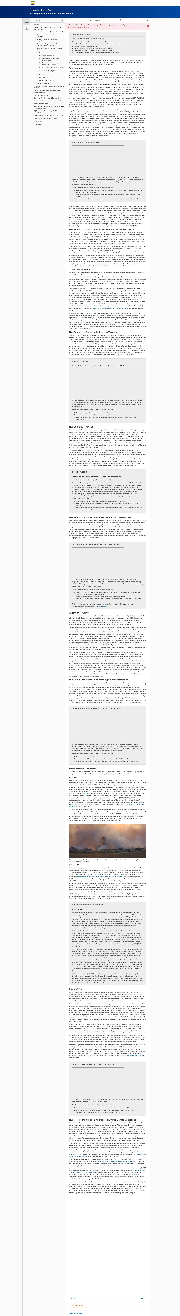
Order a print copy (77, 1305)
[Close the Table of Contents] (62, 20)
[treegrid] (47, 76)
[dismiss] (148, 26)
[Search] (121, 20)
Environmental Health (134, 1055)
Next (142, 1298)
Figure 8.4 (86, 793)
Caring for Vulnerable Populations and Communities (110, 308)
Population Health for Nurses (42, 10)
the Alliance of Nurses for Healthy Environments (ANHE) (113, 1161)
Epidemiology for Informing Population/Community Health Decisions (100, 876)
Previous (74, 1298)
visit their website (101, 606)
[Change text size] (147, 20)
